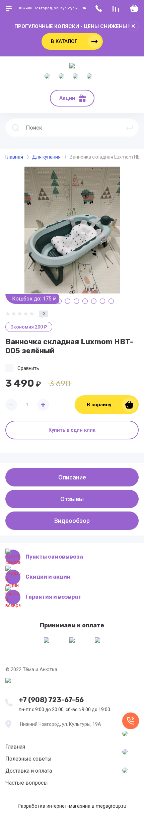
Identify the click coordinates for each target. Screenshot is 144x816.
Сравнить (28, 368)
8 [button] (93, 301)
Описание (72, 477)
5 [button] (67, 301)
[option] (72, 230)
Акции (67, 98)
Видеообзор (72, 520)
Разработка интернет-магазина (54, 806)
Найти (129, 127)
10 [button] (111, 301)
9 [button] (102, 301)
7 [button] (85, 301)
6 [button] (76, 301)
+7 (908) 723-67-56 (51, 700)
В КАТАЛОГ (64, 41)
